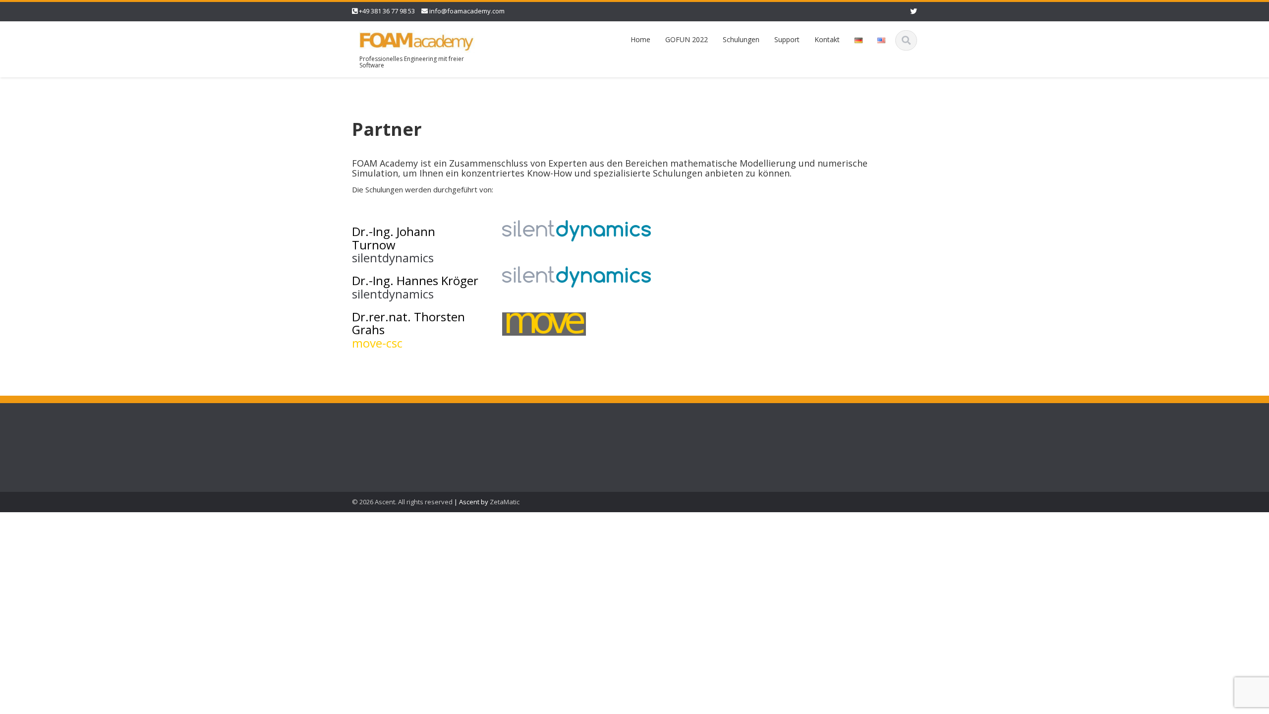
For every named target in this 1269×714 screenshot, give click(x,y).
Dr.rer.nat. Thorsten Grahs (408, 323)
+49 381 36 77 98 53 (387, 10)
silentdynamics (393, 257)
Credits (364, 429)
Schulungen (741, 39)
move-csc (378, 343)
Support (787, 39)
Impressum (371, 451)
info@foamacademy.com (467, 10)
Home (640, 39)
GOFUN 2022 (686, 39)
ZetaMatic (504, 501)
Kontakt (827, 39)
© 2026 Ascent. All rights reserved (402, 501)
